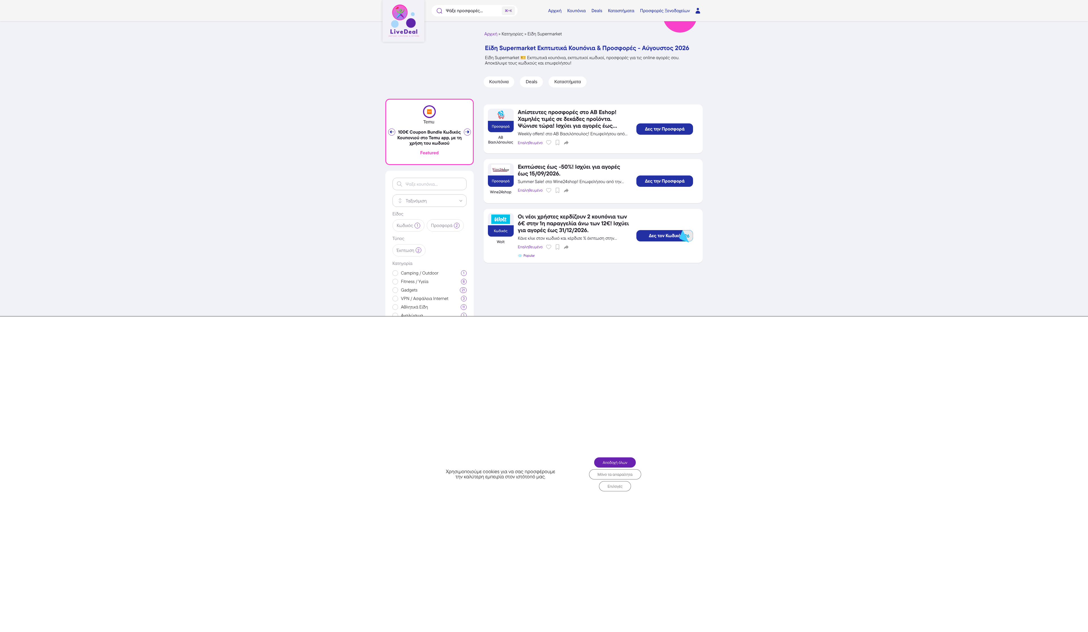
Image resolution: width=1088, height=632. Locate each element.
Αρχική (491, 34)
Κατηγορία (402, 264)
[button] (566, 142)
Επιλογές (614, 486)
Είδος (397, 214)
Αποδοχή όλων (615, 462)
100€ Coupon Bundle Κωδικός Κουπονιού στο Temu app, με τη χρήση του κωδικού (429, 137)
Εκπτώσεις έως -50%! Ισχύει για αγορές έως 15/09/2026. (569, 170)
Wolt (501, 242)
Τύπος (398, 239)
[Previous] (391, 132)
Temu (428, 122)
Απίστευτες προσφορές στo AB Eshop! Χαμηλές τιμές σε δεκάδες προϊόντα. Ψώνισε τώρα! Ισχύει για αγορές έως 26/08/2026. (567, 122)
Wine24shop (500, 192)
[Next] (467, 132)
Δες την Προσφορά (665, 129)
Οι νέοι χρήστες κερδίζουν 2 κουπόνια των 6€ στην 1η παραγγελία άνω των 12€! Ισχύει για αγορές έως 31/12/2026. (573, 223)
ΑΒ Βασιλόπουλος (500, 140)
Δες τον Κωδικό (669, 235)
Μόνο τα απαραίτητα (615, 474)
